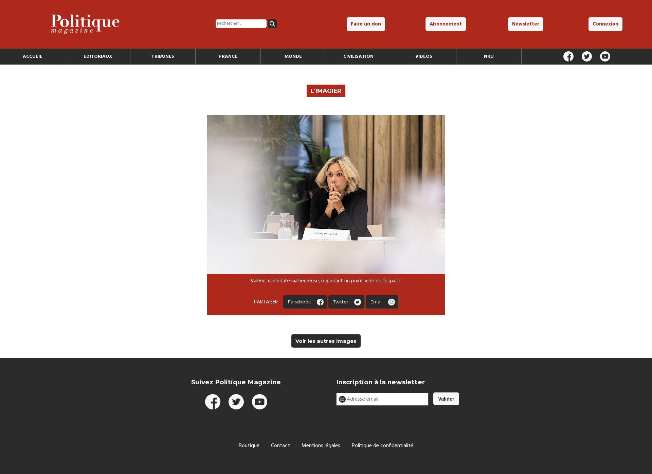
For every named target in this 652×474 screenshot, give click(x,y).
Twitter (340, 301)
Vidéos (423, 56)
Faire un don (366, 24)
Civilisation (358, 56)
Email (376, 301)
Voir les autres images (326, 341)
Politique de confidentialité (382, 445)
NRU (489, 56)
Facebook (299, 301)
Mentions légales (321, 445)
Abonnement (446, 24)
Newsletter (525, 24)
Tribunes (162, 56)
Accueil (32, 56)
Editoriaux (98, 56)
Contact (280, 445)
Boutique (249, 445)
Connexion (605, 24)
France (228, 56)
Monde (293, 56)
